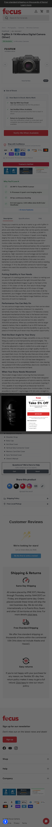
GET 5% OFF (38, 414)
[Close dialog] (49, 397)
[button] (5, 821)
